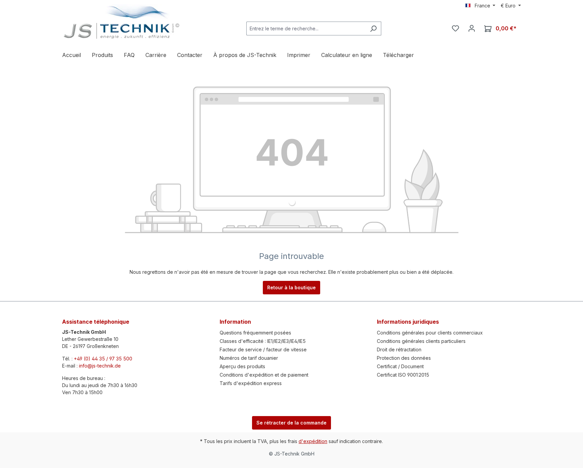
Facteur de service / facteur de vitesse (263, 349)
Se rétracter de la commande (291, 423)
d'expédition (313, 441)
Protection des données (404, 358)
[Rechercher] (373, 28)
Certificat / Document (400, 366)
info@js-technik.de (100, 366)
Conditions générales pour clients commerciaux (430, 332)
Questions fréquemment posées (255, 332)
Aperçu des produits (242, 366)
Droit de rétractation (399, 349)
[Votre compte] (472, 28)
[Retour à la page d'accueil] (121, 22)
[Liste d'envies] (455, 28)
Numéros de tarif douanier (249, 358)
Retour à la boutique (291, 287)
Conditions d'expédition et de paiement (264, 375)
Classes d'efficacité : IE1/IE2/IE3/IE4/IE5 (263, 341)
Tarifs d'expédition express (251, 383)
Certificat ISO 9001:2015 (403, 375)
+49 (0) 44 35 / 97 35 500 (103, 358)
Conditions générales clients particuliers (421, 341)
